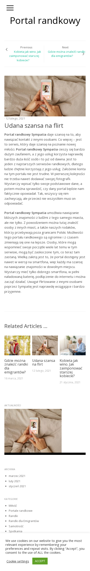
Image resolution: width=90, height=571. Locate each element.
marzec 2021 (17, 476)
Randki (13, 516)
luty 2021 (14, 481)
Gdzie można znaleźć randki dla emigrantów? (66, 54)
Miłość (13, 506)
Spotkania (15, 531)
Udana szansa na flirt (43, 362)
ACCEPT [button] (40, 561)
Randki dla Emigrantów (24, 521)
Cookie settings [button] (18, 561)
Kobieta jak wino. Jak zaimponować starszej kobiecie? (25, 56)
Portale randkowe (21, 511)
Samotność (16, 526)
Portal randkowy (45, 20)
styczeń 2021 (17, 486)
